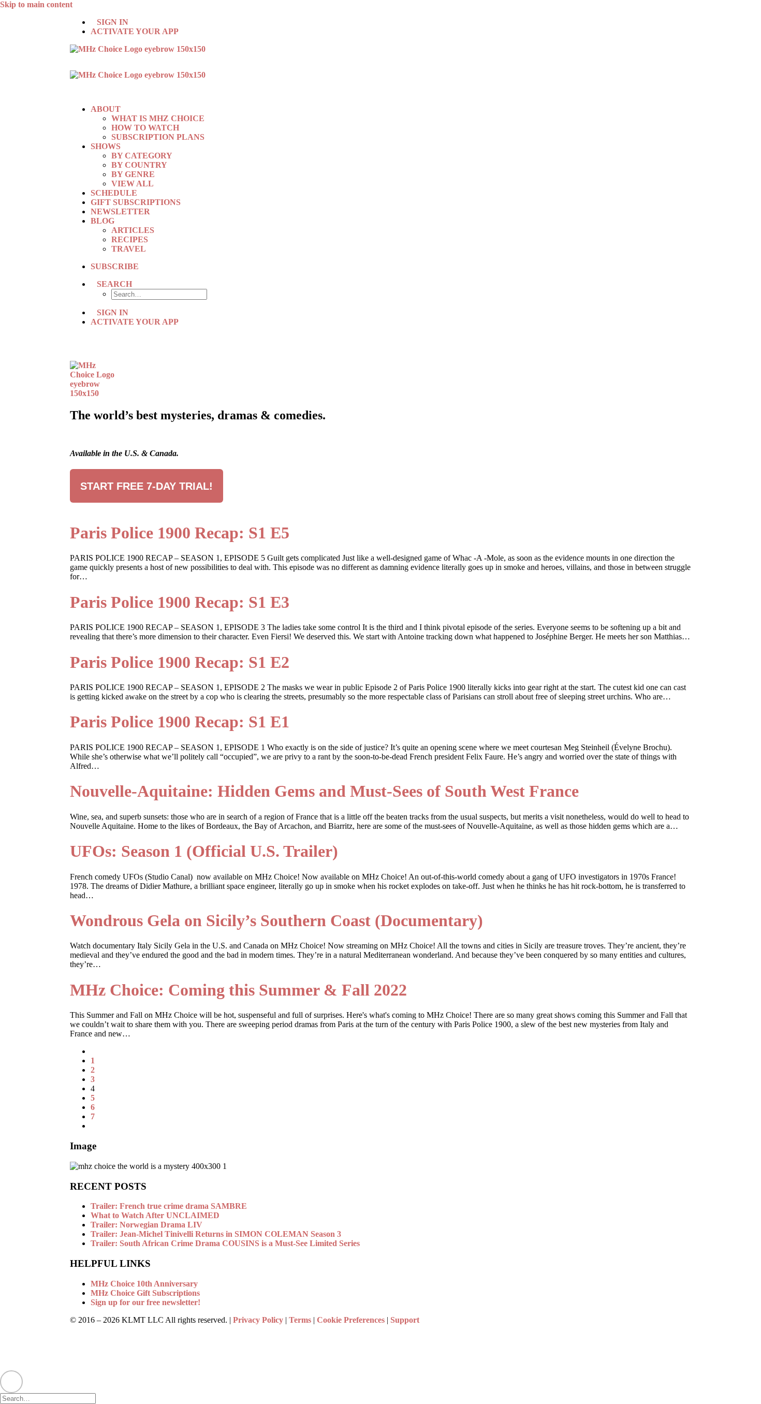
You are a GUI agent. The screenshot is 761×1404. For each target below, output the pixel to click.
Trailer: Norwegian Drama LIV (146, 1224)
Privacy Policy (258, 1319)
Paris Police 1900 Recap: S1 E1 (179, 721)
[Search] (52, 1398)
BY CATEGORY (141, 155)
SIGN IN (112, 22)
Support (404, 1319)
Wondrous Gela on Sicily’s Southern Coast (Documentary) (276, 920)
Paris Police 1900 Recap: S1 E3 (179, 602)
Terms (300, 1319)
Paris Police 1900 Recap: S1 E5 (179, 532)
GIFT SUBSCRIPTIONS (136, 202)
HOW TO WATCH (145, 127)
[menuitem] (391, 22)
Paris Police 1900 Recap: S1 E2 (179, 662)
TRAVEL (128, 248)
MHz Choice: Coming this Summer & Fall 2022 (238, 990)
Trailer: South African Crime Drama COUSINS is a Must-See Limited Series (225, 1243)
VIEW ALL (132, 183)
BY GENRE (133, 174)
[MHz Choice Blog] (380, 70)
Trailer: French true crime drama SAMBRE (169, 1206)
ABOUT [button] (106, 109)
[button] (114, 284)
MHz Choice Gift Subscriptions (145, 1293)
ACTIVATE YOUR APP (135, 31)
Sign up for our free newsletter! (145, 1302)
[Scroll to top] (11, 1380)
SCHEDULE (114, 192)
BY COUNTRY (139, 164)
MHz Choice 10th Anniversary (144, 1283)
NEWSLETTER (120, 211)
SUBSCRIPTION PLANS (157, 137)
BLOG (102, 220)
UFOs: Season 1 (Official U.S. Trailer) (204, 851)
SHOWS (106, 146)
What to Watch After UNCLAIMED (155, 1215)
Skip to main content (36, 4)
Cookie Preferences (351, 1319)
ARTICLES (132, 230)
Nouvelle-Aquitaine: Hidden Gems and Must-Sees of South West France (324, 791)
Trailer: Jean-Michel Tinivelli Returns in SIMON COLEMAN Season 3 (216, 1234)
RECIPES (129, 239)
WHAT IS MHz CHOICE (157, 118)
